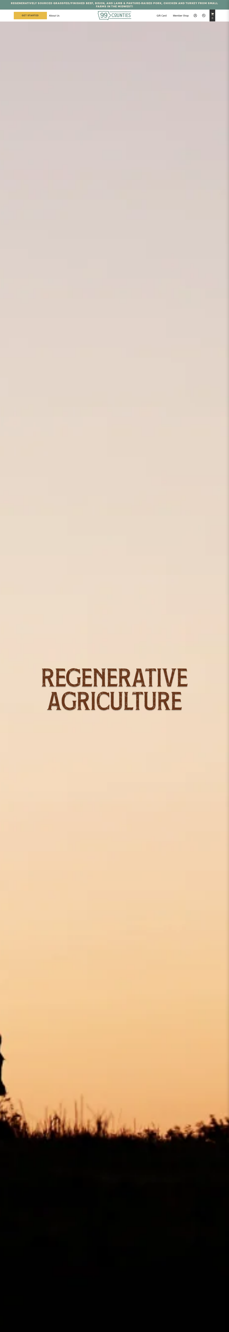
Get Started (30, 15)
